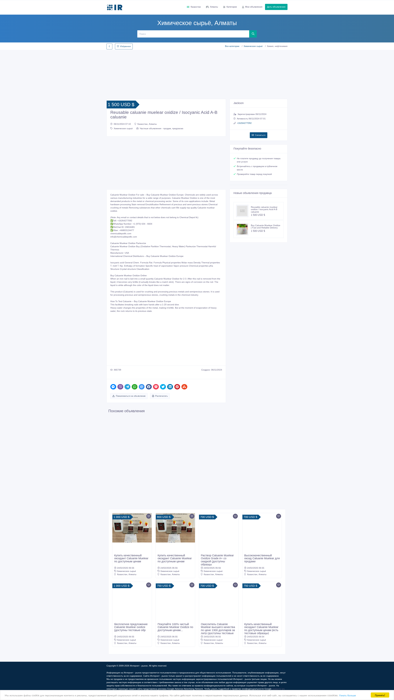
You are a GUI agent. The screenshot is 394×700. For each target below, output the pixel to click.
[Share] (113, 386)
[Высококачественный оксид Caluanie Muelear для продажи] (262, 532)
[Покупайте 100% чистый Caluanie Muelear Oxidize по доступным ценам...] (175, 601)
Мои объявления (253, 7)
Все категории (232, 46)
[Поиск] (253, 33)
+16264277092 (244, 123)
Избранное (125, 46)
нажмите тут (278, 689)
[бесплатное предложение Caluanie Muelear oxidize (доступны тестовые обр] (132, 601)
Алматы (214, 7)
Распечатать (161, 396)
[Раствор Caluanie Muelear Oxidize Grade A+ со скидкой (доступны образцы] (218, 528)
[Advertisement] (197, 73)
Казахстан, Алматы (147, 124)
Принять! (380, 695)
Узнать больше (347, 695)
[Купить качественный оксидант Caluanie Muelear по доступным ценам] (132, 528)
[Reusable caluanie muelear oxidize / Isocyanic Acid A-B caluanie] (243, 211)
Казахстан (196, 7)
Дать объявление (276, 7)
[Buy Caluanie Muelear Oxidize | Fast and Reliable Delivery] (243, 229)
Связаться (260, 135)
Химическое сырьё (253, 46)
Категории (232, 7)
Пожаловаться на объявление (130, 396)
